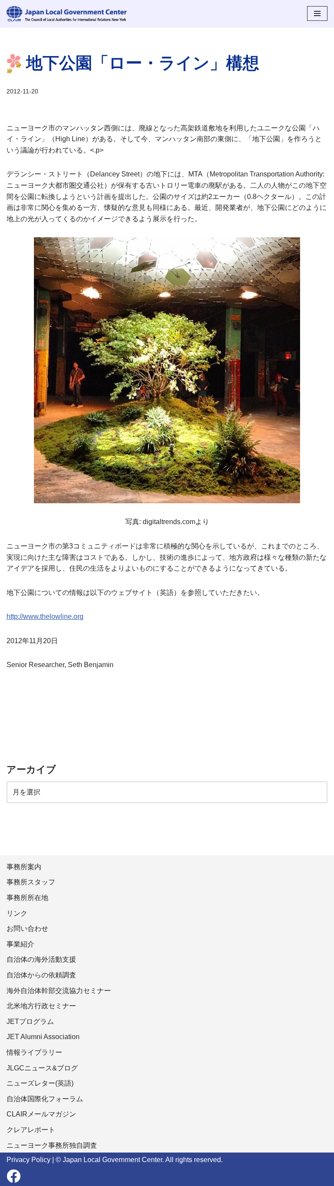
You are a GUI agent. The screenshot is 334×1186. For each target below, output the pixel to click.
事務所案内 (24, 866)
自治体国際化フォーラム (45, 1099)
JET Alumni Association (43, 1036)
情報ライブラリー (34, 1052)
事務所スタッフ (31, 882)
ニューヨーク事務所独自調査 (52, 1145)
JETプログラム (30, 1021)
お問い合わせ (27, 928)
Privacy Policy (28, 1159)
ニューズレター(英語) (40, 1083)
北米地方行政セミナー (41, 1006)
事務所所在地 (27, 897)
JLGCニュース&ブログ (42, 1068)
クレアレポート (31, 1129)
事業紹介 (20, 944)
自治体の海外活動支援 (41, 959)
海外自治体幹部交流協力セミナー (59, 990)
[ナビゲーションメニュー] (317, 13)
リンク (17, 913)
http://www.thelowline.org (45, 616)
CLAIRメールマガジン (41, 1114)
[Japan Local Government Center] (67, 13)
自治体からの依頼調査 (41, 975)
